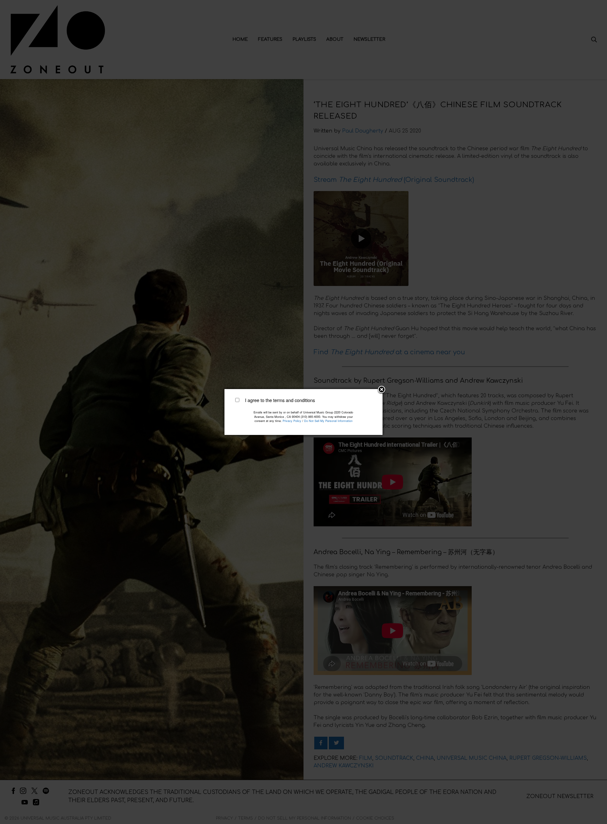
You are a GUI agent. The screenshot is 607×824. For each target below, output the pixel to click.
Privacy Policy (292, 421)
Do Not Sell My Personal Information (328, 421)
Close (381, 390)
